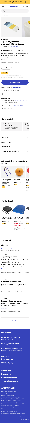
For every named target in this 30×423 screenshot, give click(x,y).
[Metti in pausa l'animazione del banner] (25, 2)
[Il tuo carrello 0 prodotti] (27, 6)
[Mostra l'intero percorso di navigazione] (2, 15)
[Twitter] (5, 363)
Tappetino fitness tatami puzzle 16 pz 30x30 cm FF (7, 219)
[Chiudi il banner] (27, 2)
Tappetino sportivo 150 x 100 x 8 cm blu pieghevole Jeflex (19, 219)
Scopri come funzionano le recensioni (10, 250)
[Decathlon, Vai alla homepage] (13, 6)
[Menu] (3, 6)
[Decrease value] (3, 68)
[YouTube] (9, 363)
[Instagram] (12, 363)
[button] (24, 228)
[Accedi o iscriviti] (23, 6)
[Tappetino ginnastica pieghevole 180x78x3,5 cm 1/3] (11, 27)
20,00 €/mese (5, 75)
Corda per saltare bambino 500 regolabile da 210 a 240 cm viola (7, 181)
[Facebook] (2, 363)
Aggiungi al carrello (15, 82)
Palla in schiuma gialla (18, 180)
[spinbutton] (6, 67)
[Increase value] (9, 68)
